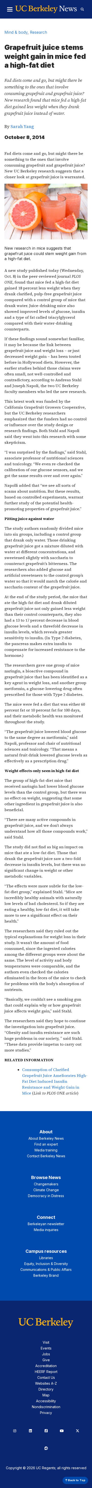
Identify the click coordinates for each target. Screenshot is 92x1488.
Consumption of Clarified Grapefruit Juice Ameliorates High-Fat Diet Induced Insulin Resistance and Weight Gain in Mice (54, 1081)
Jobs (46, 1354)
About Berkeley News (46, 1138)
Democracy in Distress (46, 1196)
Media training (46, 1150)
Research (38, 32)
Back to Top (76, 1480)
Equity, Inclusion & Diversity (46, 1264)
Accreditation (46, 1366)
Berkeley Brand (46, 1275)
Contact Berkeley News (46, 1156)
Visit (46, 1342)
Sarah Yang (22, 126)
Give (46, 1360)
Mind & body (15, 32)
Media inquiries (46, 1230)
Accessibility (46, 1401)
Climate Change (46, 1190)
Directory (46, 1389)
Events (46, 1348)
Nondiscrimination (46, 1407)
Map (46, 1395)
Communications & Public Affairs (46, 1269)
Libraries (46, 1258)
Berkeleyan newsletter (46, 1224)
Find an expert (46, 1144)
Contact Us (46, 1377)
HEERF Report (46, 1372)
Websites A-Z (46, 1383)
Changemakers (46, 1184)
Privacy (46, 1413)
